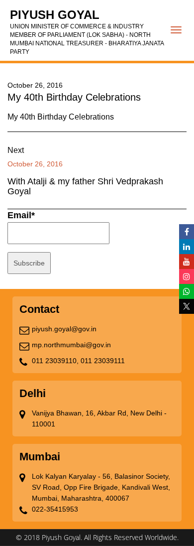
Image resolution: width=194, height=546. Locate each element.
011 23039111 (103, 361)
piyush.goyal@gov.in (64, 329)
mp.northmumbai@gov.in (71, 345)
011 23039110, (55, 361)
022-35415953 (55, 509)
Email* (21, 215)
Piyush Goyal (87, 31)
